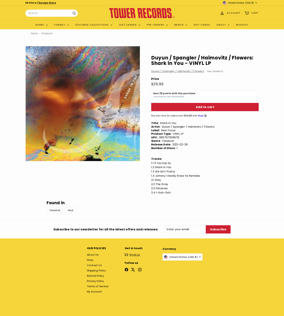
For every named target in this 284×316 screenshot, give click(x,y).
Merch (179, 24)
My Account (94, 291)
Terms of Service (97, 286)
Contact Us (94, 265)
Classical (54, 210)
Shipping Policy (96, 270)
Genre (40, 24)
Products (47, 33)
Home (34, 33)
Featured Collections (92, 24)
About (222, 24)
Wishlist (242, 24)
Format (60, 24)
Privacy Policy (95, 281)
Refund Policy (95, 275)
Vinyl (70, 210)
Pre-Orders (156, 24)
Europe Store (47, 2)
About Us (93, 254)
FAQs (90, 260)
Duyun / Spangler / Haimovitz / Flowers (177, 71)
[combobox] (51, 13)
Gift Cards (202, 24)
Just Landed (128, 24)
